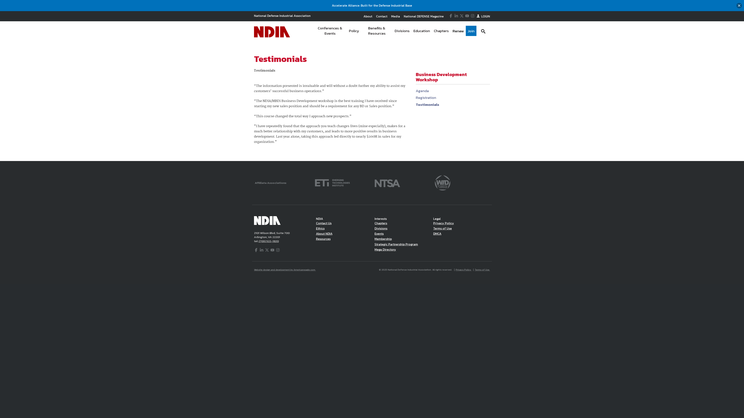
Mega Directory (385, 249)
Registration (426, 97)
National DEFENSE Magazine (424, 16)
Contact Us (324, 223)
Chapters (381, 223)
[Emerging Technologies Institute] (332, 182)
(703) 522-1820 (268, 241)
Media (395, 16)
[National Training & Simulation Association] (387, 182)
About (367, 16)
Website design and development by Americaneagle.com (285, 270)
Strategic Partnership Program (396, 244)
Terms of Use (442, 228)
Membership (383, 238)
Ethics (320, 228)
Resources (323, 238)
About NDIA (324, 233)
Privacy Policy (443, 223)
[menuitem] (330, 32)
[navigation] (395, 32)
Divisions (381, 228)
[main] (372, 102)
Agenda (422, 91)
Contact (381, 16)
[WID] (442, 182)
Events (379, 233)
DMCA (437, 233)
